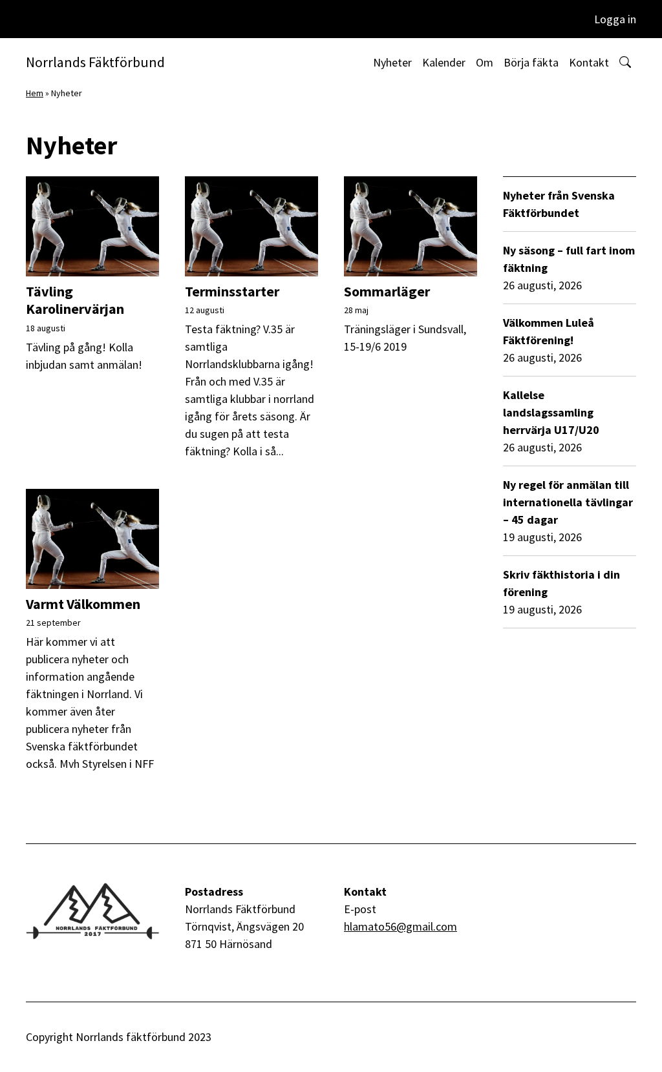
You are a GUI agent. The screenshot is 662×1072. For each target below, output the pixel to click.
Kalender (443, 62)
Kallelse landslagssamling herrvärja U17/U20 (551, 412)
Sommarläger (387, 291)
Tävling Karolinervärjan (75, 300)
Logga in (615, 19)
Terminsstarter (232, 291)
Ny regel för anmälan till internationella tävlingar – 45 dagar (568, 502)
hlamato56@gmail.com (400, 926)
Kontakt (589, 62)
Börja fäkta (531, 62)
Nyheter (392, 62)
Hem (34, 93)
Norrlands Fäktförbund (95, 62)
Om (484, 62)
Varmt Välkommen (83, 604)
